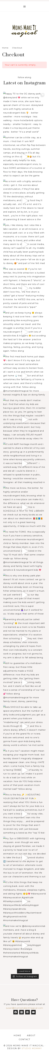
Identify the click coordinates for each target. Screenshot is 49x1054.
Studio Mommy (32, 1048)
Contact (24, 1039)
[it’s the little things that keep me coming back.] (24, 901)
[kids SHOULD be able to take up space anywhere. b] (24, 726)
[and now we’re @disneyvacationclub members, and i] (24, 945)
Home (17, 1035)
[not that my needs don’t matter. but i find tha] (24, 419)
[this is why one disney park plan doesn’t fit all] (24, 595)
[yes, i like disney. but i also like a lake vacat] (24, 244)
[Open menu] (24, 6)
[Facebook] (15, 1012)
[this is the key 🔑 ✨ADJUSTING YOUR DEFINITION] (24, 814)
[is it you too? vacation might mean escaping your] (24, 770)
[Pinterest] (27, 1012)
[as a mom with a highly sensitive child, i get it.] (24, 200)
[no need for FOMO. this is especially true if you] (24, 551)
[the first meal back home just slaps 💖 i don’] (24, 376)
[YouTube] (33, 1012)
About (31, 1035)
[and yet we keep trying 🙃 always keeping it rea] (24, 332)
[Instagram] (21, 1012)
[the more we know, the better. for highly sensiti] (24, 507)
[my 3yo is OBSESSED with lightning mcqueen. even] (24, 858)
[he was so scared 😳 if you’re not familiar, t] (24, 288)
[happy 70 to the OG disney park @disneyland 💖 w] (24, 113)
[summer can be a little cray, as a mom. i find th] (24, 157)
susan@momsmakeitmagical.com (24, 1008)
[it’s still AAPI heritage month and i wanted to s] (24, 463)
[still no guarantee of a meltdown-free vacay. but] (24, 682)
